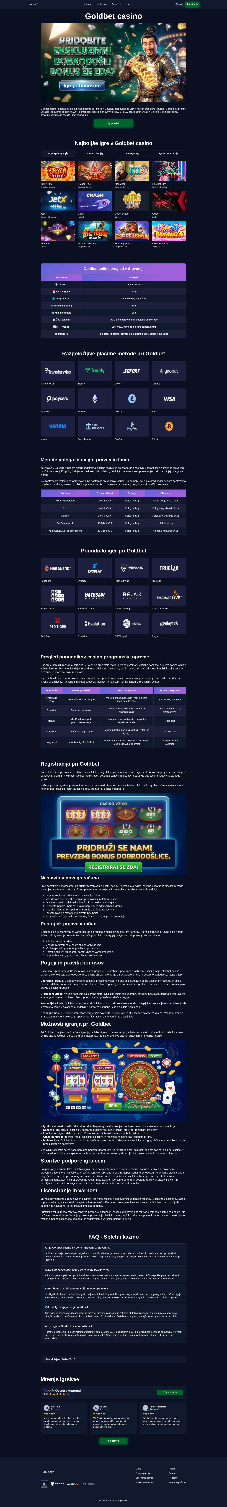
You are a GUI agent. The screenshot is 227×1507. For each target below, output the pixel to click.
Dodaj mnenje (170, 1392)
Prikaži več (113, 1441)
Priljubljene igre (56, 153)
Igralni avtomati (166, 153)
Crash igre (130, 153)
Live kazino (93, 153)
